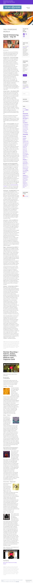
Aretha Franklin (7, 341)
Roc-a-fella (13, 571)
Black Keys (4, 567)
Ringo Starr (24, 169)
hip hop (18, 568)
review (14, 38)
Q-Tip (9, 571)
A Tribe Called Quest (8, 566)
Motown (24, 158)
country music (24, 123)
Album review (11, 38)
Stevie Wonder (25, 176)
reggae (27, 168)
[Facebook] (24, 34)
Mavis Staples (8, 346)
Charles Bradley (9, 567)
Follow (25, 75)
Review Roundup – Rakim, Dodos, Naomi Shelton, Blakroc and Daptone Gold (11, 355)
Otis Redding (15, 570)
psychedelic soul (7, 347)
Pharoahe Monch (13, 346)
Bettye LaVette (16, 566)
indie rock (4, 569)
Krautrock (4, 346)
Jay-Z (7, 569)
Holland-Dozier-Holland (24, 140)
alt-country (24, 108)
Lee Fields (9, 569)
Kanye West (24, 153)
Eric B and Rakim (12, 568)
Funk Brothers (24, 129)
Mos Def (8, 570)
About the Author (28, 8)
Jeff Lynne (6, 345)
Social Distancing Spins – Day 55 (10, 36)
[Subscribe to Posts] (23, 196)
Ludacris (14, 569)
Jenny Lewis (9, 345)
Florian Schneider (7, 344)
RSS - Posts (26, 196)
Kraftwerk (16, 345)
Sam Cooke (16, 571)
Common (8, 343)
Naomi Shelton (11, 570)
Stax (27, 175)
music (24, 159)
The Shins (12, 572)
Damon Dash (13, 567)
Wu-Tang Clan (13, 573)
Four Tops (26, 128)
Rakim (11, 571)
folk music (24, 128)
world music (9, 573)
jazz (25, 144)
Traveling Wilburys (12, 347)
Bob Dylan (25, 118)
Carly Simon (7, 342)
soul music (8, 572)
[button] (11, 44)
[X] (26, 34)
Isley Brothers (16, 344)
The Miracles (24, 180)
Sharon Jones (5, 572)
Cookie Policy (17, 581)
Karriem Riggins (13, 345)
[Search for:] (26, 93)
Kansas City (26, 152)
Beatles (24, 115)
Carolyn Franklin (14, 342)
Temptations (24, 178)
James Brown (26, 143)
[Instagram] (24, 36)
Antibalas (12, 566)
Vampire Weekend (16, 572)
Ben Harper (11, 341)
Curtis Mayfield (12, 343)
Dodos (6, 568)
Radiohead (24, 168)
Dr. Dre (8, 568)
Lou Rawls (12, 569)
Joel (23, 84)
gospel (15, 568)
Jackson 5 (26, 142)
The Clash (26, 179)
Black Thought (15, 341)
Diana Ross (26, 124)
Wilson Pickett (5, 573)
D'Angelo (15, 343)
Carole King (10, 342)
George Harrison (12, 344)
